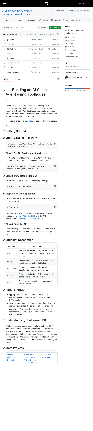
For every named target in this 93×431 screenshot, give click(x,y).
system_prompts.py (14, 72)
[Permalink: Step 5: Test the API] (4, 224)
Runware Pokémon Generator (11, 357)
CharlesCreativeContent (18, 10)
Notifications (60, 10)
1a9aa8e (42, 34)
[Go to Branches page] (17, 27)
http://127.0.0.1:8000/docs (32, 219)
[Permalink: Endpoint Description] (4, 239)
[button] (55, 143)
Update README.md (31, 34)
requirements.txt (13, 63)
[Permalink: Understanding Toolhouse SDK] (4, 320)
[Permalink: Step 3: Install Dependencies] (4, 176)
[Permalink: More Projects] (4, 347)
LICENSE (10, 44)
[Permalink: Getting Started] (4, 131)
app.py (9, 53)
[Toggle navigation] (4, 3)
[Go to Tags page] (21, 27)
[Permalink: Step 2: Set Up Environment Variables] (4, 153)
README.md (11, 49)
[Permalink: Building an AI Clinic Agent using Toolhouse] (4, 91)
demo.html (11, 58)
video (30, 121)
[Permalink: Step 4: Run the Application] (4, 193)
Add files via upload (34, 40)
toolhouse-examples (13, 14)
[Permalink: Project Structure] (4, 289)
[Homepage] (46, 3)
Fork (72, 10)
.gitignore (10, 40)
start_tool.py (11, 67)
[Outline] (58, 79)
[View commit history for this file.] (58, 34)
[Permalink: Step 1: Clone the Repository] (4, 137)
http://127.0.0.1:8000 (26, 216)
